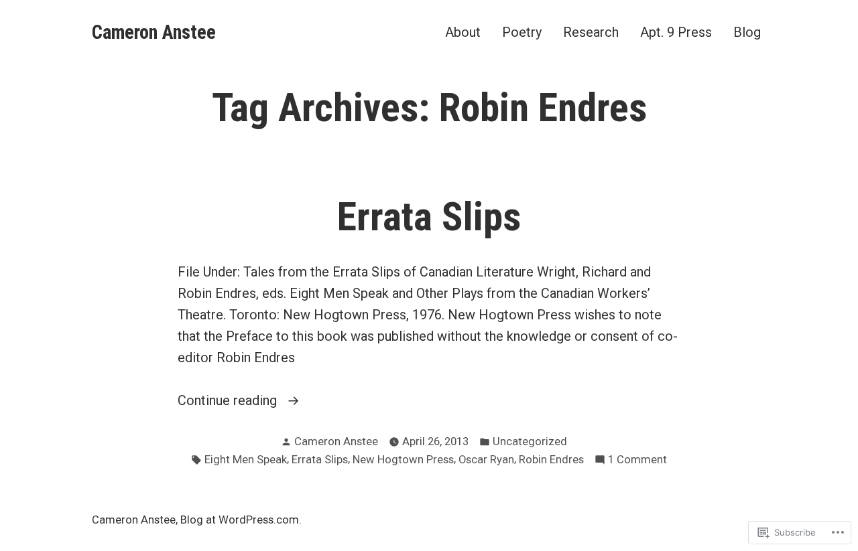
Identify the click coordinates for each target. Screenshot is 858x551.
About (463, 32)
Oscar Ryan (486, 459)
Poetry (522, 32)
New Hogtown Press (403, 459)
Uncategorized (530, 441)
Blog (747, 32)
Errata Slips (429, 216)
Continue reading (229, 401)
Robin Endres (551, 459)
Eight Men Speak (245, 459)
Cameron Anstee (154, 32)
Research (591, 32)
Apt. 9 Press (676, 32)
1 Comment (637, 461)
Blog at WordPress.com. (241, 520)
